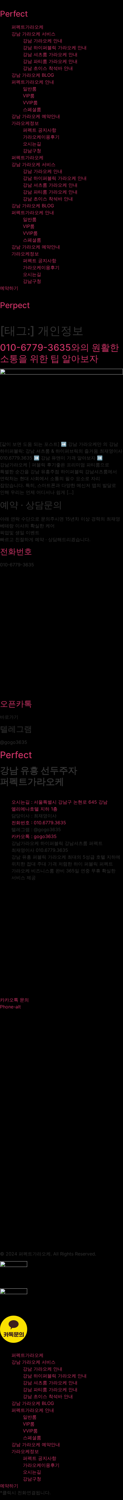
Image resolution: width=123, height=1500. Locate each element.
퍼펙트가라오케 (27, 27)
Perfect (14, 14)
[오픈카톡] (61, 693)
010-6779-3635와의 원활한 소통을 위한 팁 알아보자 (59, 353)
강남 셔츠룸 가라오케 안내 (50, 54)
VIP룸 (29, 95)
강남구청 (32, 150)
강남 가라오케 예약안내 (35, 116)
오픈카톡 (16, 704)
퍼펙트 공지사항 (39, 130)
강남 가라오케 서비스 (33, 34)
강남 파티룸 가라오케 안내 (50, 61)
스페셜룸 (32, 109)
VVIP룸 (30, 102)
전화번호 (16, 551)
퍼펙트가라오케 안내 (32, 82)
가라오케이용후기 (41, 137)
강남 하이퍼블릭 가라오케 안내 (55, 47)
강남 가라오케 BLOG (32, 75)
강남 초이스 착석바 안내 (48, 68)
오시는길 (32, 144)
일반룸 (30, 89)
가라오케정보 (25, 123)
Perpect (15, 305)
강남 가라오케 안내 (42, 41)
